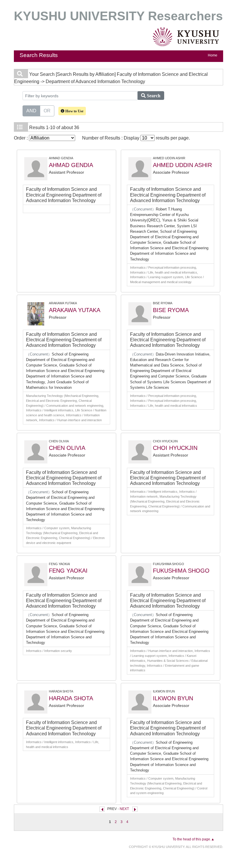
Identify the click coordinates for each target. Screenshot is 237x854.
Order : (21, 137)
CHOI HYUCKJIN (175, 448)
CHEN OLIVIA (67, 448)
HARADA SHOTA (71, 698)
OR (47, 110)
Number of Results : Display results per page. (136, 137)
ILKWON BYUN (173, 698)
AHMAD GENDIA (71, 165)
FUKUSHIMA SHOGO (181, 570)
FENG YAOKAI (68, 570)
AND (31, 110)
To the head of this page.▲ (193, 839)
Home (212, 55)
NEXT (124, 809)
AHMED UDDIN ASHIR (182, 165)
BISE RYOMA (171, 310)
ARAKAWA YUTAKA (74, 310)
